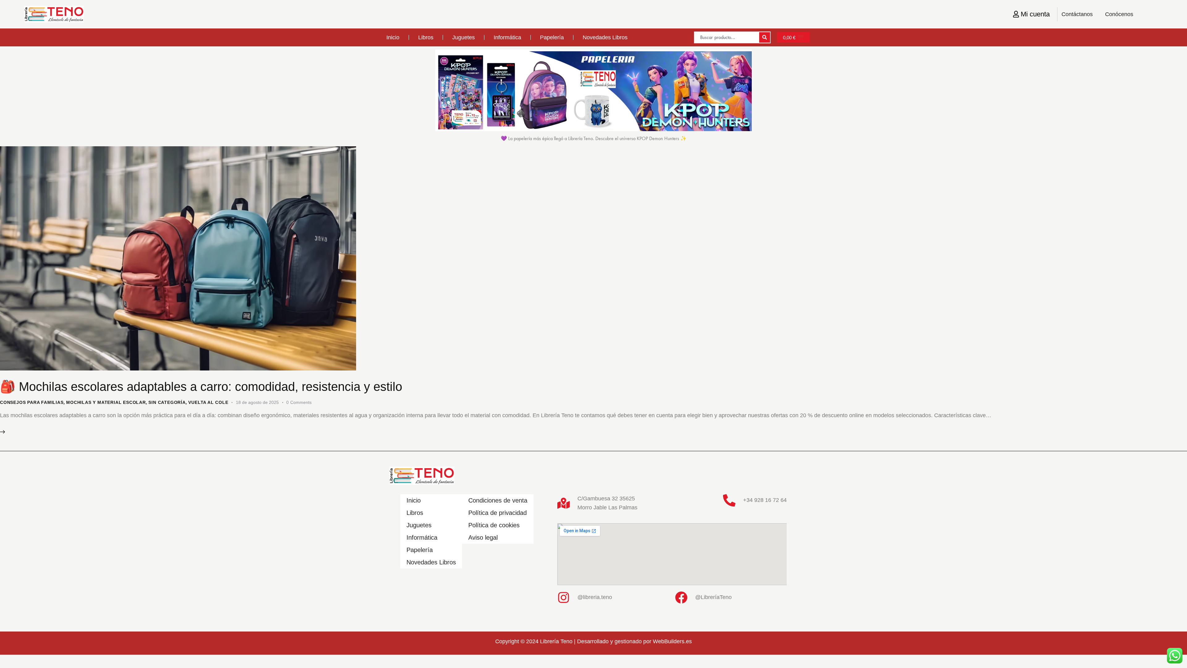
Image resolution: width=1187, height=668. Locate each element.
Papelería (552, 37)
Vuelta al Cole (208, 402)
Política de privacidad (497, 512)
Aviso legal (483, 537)
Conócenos (1119, 14)
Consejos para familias (32, 402)
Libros (425, 37)
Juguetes (463, 37)
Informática (507, 37)
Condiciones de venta (497, 500)
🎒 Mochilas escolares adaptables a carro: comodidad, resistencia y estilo (201, 386)
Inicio (392, 37)
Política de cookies (494, 525)
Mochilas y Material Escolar (106, 402)
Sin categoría (166, 402)
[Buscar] (765, 37)
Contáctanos (1077, 14)
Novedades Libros (605, 37)
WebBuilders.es (672, 641)
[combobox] (726, 37)
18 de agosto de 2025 (257, 402)
